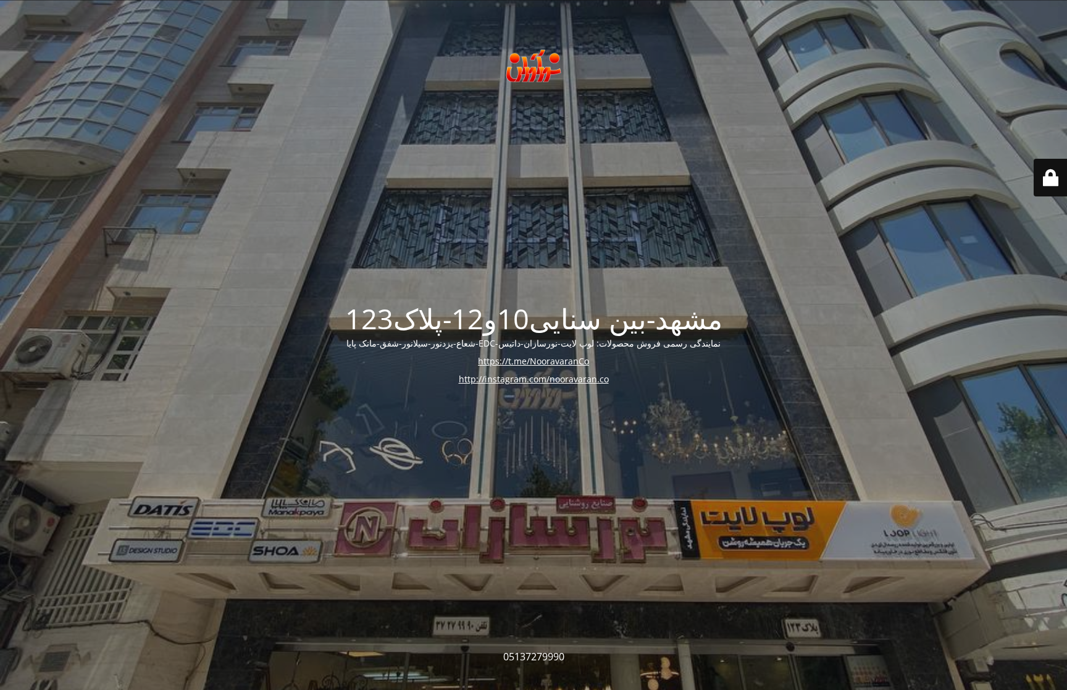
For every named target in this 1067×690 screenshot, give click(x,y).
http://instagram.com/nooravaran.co (534, 379)
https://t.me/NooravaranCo (533, 361)
